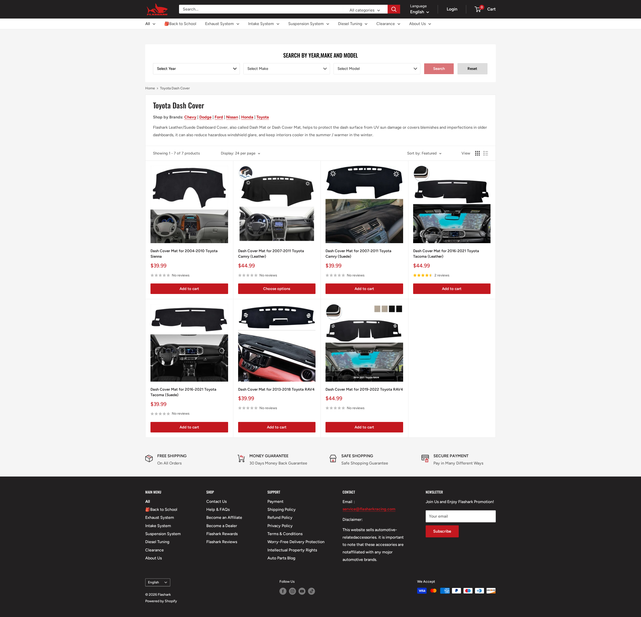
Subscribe (442, 531)
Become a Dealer (221, 525)
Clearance (385, 23)
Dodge (205, 117)
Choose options (276, 288)
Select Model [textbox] (349, 68)
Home (150, 88)
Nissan (232, 117)
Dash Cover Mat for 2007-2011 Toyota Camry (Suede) (358, 254)
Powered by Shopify (161, 601)
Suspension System (306, 23)
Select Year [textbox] (166, 68)
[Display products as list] (486, 153)
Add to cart (189, 288)
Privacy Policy (280, 525)
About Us (417, 23)
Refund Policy (279, 517)
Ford (219, 117)
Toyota (262, 117)
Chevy (190, 117)
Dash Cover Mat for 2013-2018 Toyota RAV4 (276, 389)
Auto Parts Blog (281, 558)
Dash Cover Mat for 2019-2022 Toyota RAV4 (364, 389)
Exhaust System (219, 23)
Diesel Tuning (350, 23)
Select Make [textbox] (257, 68)
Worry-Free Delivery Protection (296, 541)
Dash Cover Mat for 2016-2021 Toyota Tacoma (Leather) (446, 254)
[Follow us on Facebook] (282, 591)
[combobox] (196, 68)
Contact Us (216, 501)
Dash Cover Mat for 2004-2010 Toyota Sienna (184, 254)
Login (452, 9)
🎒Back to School (180, 23)
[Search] (394, 9)
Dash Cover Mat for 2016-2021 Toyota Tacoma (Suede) (183, 392)
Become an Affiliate (224, 517)
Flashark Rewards (222, 533)
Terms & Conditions (284, 533)
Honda (247, 117)
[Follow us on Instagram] (292, 591)
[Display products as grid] (477, 153)
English (153, 582)
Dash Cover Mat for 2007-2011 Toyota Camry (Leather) (271, 254)
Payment (275, 501)
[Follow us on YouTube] (301, 591)
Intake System (261, 23)
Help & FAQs (218, 509)
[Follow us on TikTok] (311, 591)
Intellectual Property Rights (292, 550)
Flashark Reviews (221, 541)
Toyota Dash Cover (175, 88)
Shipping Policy (281, 509)
